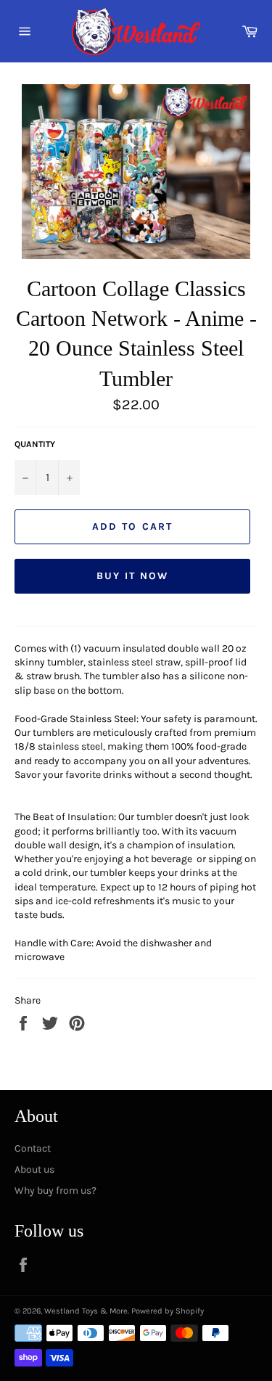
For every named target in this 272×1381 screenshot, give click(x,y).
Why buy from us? (55, 1190)
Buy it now (132, 576)
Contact (33, 1148)
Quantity (35, 444)
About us (34, 1169)
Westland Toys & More (86, 1311)
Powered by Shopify (167, 1311)
